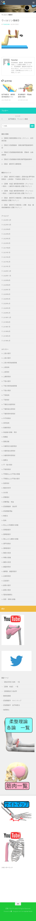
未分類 (5, 492)
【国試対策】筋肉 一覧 (11, 682)
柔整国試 (6, 497)
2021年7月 (6, 252)
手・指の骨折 (7, 465)
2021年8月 (6, 248)
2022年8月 (6, 229)
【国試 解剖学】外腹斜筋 (12, 205)
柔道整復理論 (7, 511)
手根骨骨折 (7, 469)
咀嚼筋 (5, 437)
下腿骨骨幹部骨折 (9, 414)
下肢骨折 (6, 400)
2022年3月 (6, 243)
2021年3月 (6, 257)
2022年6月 (6, 234)
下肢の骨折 (7, 390)
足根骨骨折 (7, 576)
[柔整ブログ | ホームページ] (4, 2)
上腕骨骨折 (7, 376)
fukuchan (6, 24)
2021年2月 (6, 262)
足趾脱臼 (6, 581)
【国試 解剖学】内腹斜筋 (12, 198)
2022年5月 (6, 239)
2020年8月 (6, 285)
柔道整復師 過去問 (10, 506)
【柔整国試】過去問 (10, 691)
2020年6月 (6, 294)
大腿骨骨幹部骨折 (9, 455)
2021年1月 (6, 266)
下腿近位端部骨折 (9, 404)
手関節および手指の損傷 (11, 474)
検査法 (5, 516)
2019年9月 (6, 322)
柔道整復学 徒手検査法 (11, 705)
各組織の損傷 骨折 (10, 432)
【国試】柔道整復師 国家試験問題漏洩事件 (17, 159)
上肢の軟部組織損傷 (10, 363)
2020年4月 (6, 303)
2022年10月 (7, 225)
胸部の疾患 (7, 553)
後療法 (5, 460)
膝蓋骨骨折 (7, 567)
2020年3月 (6, 308)
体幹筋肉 (6, 423)
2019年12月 (7, 317)
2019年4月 (6, 341)
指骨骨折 (6, 483)
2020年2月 (6, 313)
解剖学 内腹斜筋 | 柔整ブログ (19, 186)
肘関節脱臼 (7, 530)
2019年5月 (6, 336)
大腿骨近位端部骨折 (10, 446)
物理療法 (6, 710)
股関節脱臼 (7, 534)
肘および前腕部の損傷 (10, 525)
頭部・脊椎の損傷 (9, 599)
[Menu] (33, 2)
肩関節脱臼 (7, 548)
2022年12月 (7, 220)
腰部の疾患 (7, 562)
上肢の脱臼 (7, 353)
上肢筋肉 (6, 367)
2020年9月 (6, 280)
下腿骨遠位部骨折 (9, 409)
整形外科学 (7, 488)
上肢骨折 (6, 372)
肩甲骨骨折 (7, 544)
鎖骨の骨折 (7, 590)
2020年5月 (6, 299)
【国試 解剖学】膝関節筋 (12, 164)
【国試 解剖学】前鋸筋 (11, 177)
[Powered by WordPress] (11, 911)
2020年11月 (7, 276)
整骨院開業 (7, 696)
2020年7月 (6, 290)
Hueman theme (28, 911)
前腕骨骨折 (7, 428)
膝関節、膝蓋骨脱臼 (10, 571)
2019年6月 (6, 331)
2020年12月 (7, 271)
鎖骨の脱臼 (7, 585)
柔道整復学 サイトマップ (12, 700)
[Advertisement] (17, 882)
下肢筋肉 (6, 395)
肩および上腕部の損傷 (10, 539)
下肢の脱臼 (7, 381)
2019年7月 (6, 327)
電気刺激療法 (7, 595)
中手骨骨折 (7, 418)
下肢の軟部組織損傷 (10, 386)
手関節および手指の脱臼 (11, 479)
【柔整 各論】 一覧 (10, 687)
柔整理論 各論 (8, 502)
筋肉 (4, 520)
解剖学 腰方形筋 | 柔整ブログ (19, 193)
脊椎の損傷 (7, 557)
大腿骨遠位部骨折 (9, 451)
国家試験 (6, 441)
